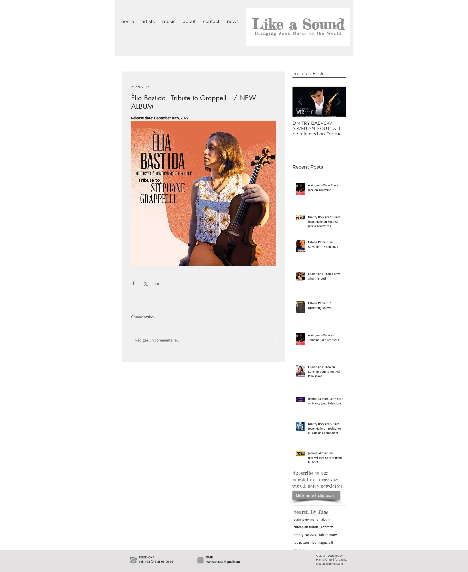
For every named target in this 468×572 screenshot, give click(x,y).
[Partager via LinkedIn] (157, 283)
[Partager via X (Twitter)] (145, 283)
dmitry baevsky (305, 534)
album (325, 519)
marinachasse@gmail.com (222, 561)
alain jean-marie (306, 519)
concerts (327, 527)
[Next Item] (338, 101)
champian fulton (306, 527)
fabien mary (328, 534)
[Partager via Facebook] (133, 283)
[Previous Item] (300, 101)
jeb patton (301, 542)
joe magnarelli (322, 542)
